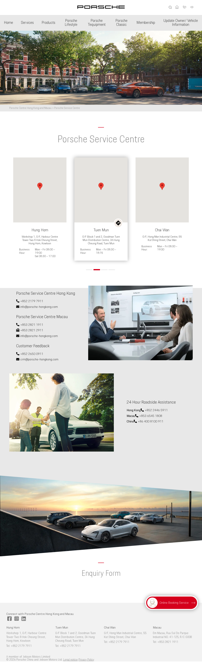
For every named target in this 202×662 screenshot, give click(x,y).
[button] (89, 269)
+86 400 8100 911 (150, 421)
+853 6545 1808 (150, 416)
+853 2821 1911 (31, 325)
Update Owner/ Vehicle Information (180, 23)
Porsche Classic (121, 23)
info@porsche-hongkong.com (39, 307)
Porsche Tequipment (97, 23)
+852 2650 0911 (31, 354)
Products (48, 23)
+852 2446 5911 (156, 410)
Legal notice (70, 660)
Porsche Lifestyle (71, 23)
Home (8, 23)
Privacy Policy (86, 660)
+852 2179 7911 (31, 301)
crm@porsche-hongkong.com (39, 359)
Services (27, 23)
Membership (146, 23)
